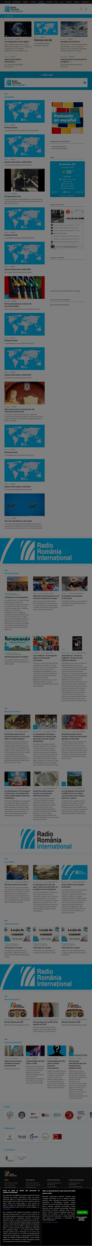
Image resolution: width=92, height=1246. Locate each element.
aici (19, 1229)
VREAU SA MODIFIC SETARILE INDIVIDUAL (81, 1219)
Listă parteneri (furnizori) (50, 1222)
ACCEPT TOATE (82, 1212)
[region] (46, 1217)
